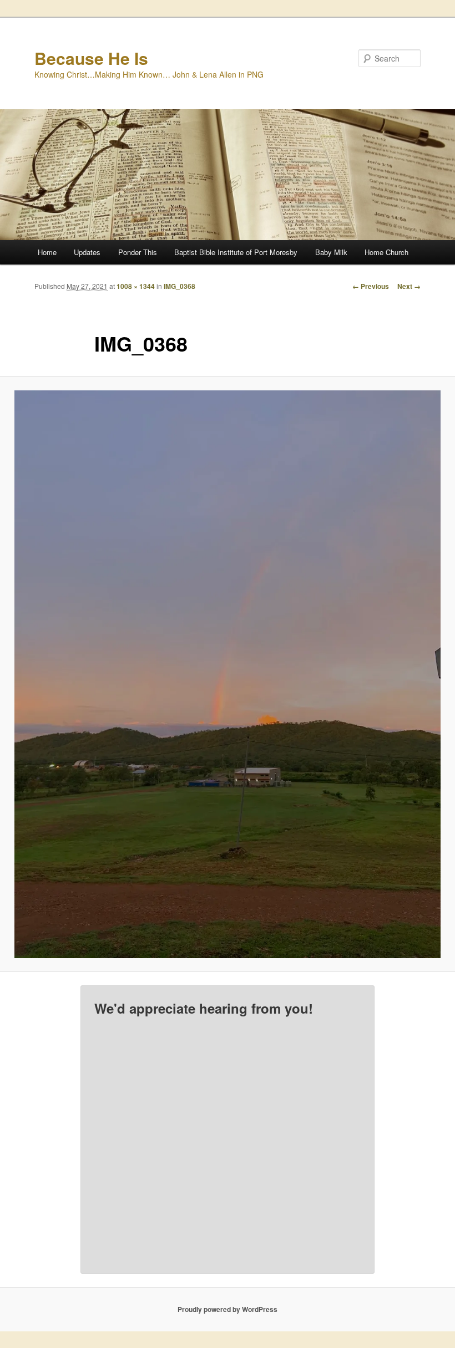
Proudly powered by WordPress (227, 1309)
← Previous (370, 286)
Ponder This (137, 252)
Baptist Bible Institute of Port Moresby (235, 252)
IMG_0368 (179, 286)
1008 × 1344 (136, 286)
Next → (409, 286)
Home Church (386, 252)
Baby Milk (331, 252)
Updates (87, 252)
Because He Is (91, 58)
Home (47, 252)
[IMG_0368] (227, 674)
